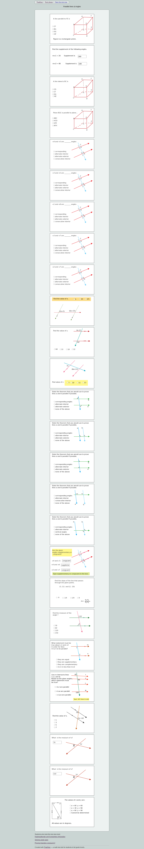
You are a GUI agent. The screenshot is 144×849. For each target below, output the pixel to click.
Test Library (49, 2)
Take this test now (61, 2)
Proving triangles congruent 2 (45, 843)
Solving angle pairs (41, 840)
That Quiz (47, 847)
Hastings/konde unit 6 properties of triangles (50, 837)
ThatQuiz (39, 2)
